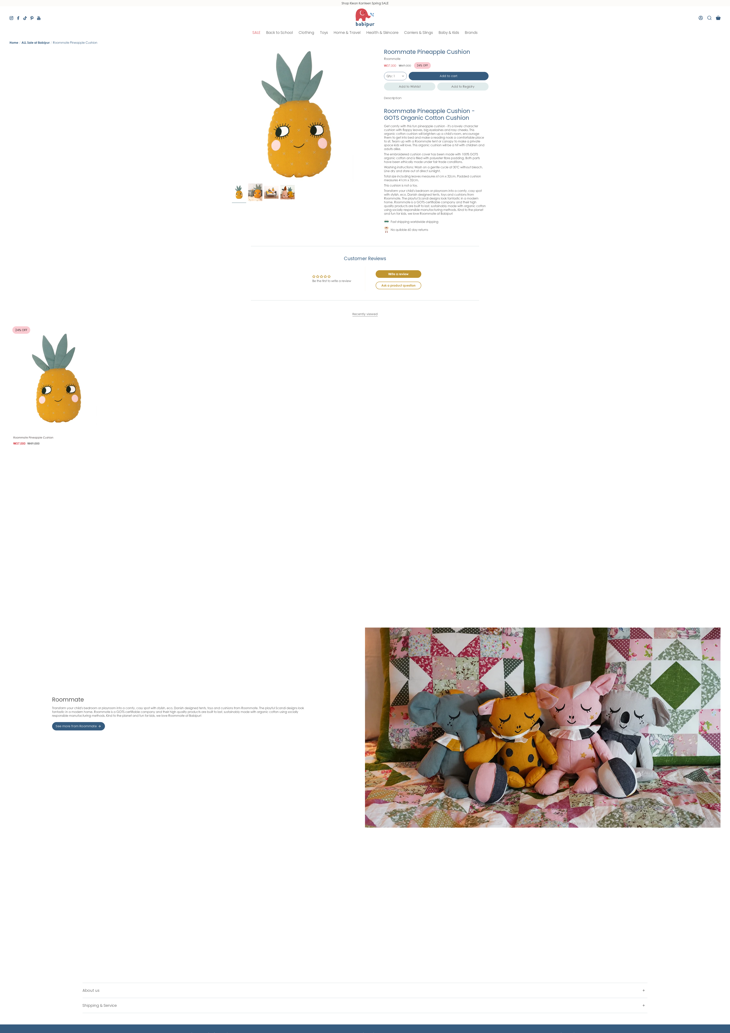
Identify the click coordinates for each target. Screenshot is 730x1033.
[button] (256, 33)
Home (14, 42)
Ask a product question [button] (398, 285)
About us (91, 990)
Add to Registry (462, 86)
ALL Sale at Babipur (35, 42)
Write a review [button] (398, 274)
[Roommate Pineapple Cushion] (58, 378)
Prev (232, 115)
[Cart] (718, 18)
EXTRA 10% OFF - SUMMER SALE (365, 3)
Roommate (392, 59)
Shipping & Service (100, 1005)
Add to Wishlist (410, 86)
